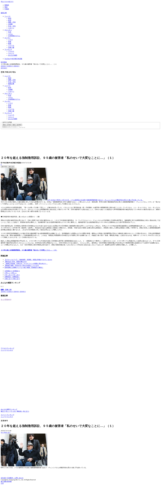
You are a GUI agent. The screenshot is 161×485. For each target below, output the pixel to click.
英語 (5, 7)
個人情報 (4, 481)
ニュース (7, 16)
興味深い (20, 411)
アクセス (11, 51)
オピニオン (8, 30)
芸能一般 (11, 47)
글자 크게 (11, 166)
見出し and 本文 (17, 125)
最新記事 (4, 13)
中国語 (6, 9)
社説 (9, 32)
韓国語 (6, 5)
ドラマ (10, 39)
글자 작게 (4, 166)
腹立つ (3, 411)
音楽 (9, 41)
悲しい (8, 411)
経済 (9, 20)
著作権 (9, 481)
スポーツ (11, 28)
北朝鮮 (10, 24)
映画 (9, 43)
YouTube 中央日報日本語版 (13, 59)
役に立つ (26, 411)
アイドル (11, 45)
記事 (6, 289)
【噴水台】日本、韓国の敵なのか (15, 261)
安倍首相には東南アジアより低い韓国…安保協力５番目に (23, 267)
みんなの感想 (12, 55)
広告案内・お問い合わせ (15, 478)
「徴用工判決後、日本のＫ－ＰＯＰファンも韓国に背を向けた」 (26, 263)
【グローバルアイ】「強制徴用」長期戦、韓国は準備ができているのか (28, 259)
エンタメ (7, 38)
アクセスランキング (7, 348)
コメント (11, 53)
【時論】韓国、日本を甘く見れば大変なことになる (21, 265)
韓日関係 (4, 62)
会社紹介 (4, 478)
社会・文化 (12, 26)
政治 (9, 18)
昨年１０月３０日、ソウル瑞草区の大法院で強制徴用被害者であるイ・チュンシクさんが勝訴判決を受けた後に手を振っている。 (100, 200)
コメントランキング (7, 415)
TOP (2, 483)
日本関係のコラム (14, 36)
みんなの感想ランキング (9, 409)
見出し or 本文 (7, 125)
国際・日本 (12, 22)
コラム (10, 34)
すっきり (13, 411)
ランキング (8, 49)
